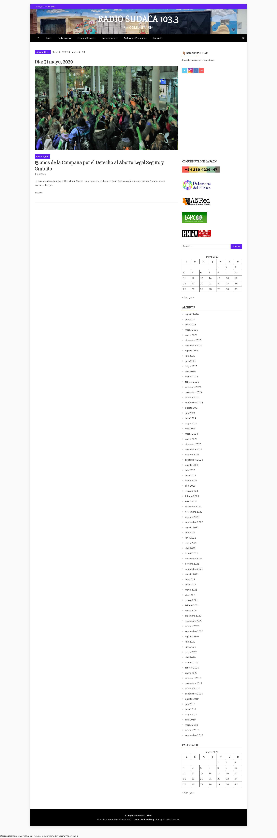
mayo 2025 (191, 366)
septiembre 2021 (194, 568)
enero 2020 (191, 672)
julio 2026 (190, 319)
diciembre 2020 (193, 615)
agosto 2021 (192, 574)
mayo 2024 (191, 423)
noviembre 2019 (193, 683)
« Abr (185, 297)
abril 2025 (190, 371)
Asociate (157, 38)
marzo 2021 (191, 600)
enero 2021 (191, 610)
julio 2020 (190, 641)
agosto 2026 (192, 314)
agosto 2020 (192, 636)
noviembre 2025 (193, 345)
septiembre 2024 (194, 402)
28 (210, 289)
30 (227, 289)
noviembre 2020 (193, 620)
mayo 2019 (191, 714)
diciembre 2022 (193, 506)
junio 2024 (190, 418)
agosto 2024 (192, 407)
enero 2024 (191, 438)
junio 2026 (190, 324)
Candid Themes (171, 819)
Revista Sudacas (86, 38)
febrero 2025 (192, 381)
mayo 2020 (191, 652)
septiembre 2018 (194, 735)
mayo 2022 (191, 542)
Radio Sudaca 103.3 (138, 19)
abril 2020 (190, 657)
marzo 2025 (191, 376)
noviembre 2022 (193, 511)
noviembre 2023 (193, 449)
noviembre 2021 (193, 558)
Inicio (48, 38)
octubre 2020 (192, 626)
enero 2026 (191, 335)
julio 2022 (190, 532)
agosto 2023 (192, 464)
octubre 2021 (192, 563)
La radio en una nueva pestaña (198, 60)
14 (210, 278)
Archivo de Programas (135, 38)
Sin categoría (42, 156)
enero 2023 (191, 501)
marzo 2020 (191, 662)
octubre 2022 (192, 516)
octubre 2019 (192, 688)
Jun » (191, 297)
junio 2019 (190, 709)
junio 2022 (190, 537)
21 (210, 283)
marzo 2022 (191, 553)
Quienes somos (109, 38)
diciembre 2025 (193, 340)
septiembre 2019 (194, 693)
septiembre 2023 (194, 459)
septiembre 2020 (194, 631)
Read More (38, 193)
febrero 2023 (192, 496)
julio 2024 (190, 412)
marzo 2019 (191, 724)
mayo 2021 (191, 589)
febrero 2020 (192, 667)
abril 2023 (190, 485)
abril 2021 (190, 594)
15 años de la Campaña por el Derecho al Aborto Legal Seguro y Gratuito (99, 165)
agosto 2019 (192, 698)
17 (236, 278)
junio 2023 (190, 475)
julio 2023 (190, 470)
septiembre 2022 (194, 522)
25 (184, 289)
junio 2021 (190, 584)
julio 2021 (190, 579)
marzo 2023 (191, 490)
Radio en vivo (65, 38)
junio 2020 (190, 646)
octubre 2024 (192, 397)
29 (218, 289)
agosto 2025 (192, 350)
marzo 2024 (191, 433)
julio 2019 (190, 704)
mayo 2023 (191, 480)
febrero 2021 (192, 605)
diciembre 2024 (193, 387)
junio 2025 (190, 361)
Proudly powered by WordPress (114, 819)
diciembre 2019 (193, 678)
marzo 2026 (191, 329)
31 (236, 289)
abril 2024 (190, 428)
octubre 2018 (192, 730)
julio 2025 (190, 355)
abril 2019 (190, 719)
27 (201, 289)
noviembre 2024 (193, 392)
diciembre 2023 (193, 444)
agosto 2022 (192, 527)
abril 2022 (190, 548)
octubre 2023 (192, 454)
